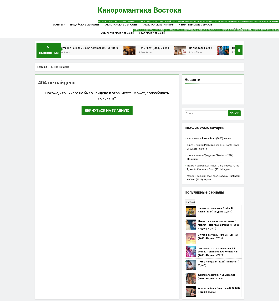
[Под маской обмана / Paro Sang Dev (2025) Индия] (214, 52)
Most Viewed (190, 202)
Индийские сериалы (85, 23)
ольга (190, 145)
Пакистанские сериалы (120, 24)
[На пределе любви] (171, 52)
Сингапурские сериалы (118, 32)
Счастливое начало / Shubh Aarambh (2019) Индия (79, 48)
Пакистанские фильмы (158, 24)
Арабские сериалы (153, 32)
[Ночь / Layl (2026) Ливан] (121, 52)
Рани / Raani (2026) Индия (216, 138)
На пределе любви (192, 48)
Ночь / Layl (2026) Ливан (145, 48)
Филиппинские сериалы (196, 24)
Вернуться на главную (107, 111)
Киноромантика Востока (139, 10)
